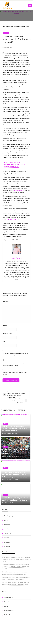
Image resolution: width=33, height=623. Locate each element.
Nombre (5, 325)
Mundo (14, 25)
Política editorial (9, 610)
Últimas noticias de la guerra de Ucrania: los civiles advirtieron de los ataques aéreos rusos (14, 428)
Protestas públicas (19, 190)
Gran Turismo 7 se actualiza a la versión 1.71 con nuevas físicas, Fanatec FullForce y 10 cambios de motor (16, 559)
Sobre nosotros (8, 597)
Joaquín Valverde (7, 433)
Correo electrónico (8, 333)
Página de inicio (6, 25)
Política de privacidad (10, 615)
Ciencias (6, 529)
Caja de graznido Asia (13, 219)
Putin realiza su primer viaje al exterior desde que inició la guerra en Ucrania (15, 499)
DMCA (6, 606)
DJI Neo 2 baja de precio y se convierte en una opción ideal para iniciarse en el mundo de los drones (15, 585)
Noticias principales (9, 516)
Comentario (6, 301)
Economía (7, 524)
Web (4, 341)
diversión (7, 542)
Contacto (7, 546)
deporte (6, 537)
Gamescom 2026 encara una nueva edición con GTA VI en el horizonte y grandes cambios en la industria (15, 567)
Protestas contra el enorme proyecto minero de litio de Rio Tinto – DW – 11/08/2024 (15, 451)
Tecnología (7, 533)
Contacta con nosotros (10, 602)
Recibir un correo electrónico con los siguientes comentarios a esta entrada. (15, 364)
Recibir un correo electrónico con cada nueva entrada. (15, 373)
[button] (16, 54)
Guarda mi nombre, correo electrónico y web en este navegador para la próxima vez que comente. (16, 354)
